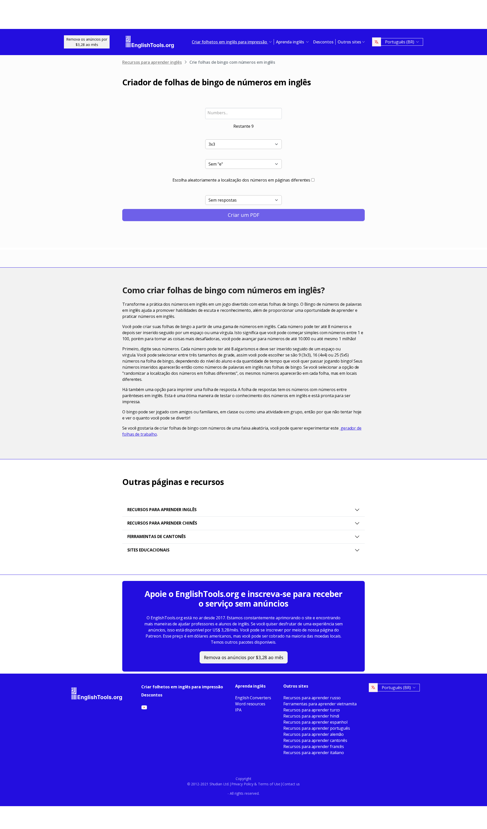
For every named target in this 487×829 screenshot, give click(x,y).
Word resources (250, 704)
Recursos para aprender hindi (311, 716)
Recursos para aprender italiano (313, 752)
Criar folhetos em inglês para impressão (182, 687)
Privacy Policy (242, 784)
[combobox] (243, 113)
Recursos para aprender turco (311, 710)
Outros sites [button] (349, 42)
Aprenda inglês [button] (290, 42)
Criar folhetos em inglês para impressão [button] (230, 42)
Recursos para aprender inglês (152, 62)
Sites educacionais (148, 550)
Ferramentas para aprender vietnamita (320, 704)
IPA (238, 710)
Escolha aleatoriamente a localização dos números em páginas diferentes (241, 180)
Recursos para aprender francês (313, 746)
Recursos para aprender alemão (313, 734)
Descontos (323, 42)
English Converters (253, 698)
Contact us (291, 784)
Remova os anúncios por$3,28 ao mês (86, 42)
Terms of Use (269, 784)
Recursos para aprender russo (312, 698)
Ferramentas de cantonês (156, 536)
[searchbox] (243, 112)
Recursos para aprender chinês (162, 523)
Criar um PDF (243, 215)
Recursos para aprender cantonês (315, 740)
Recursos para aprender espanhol (315, 722)
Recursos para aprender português (316, 728)
